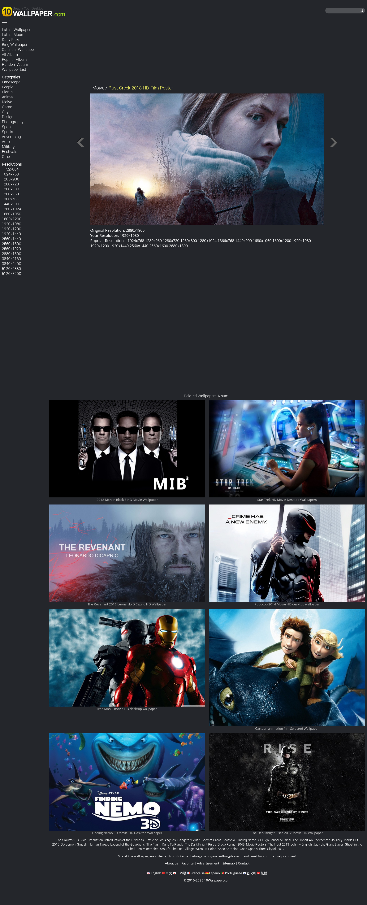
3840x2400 (11, 263)
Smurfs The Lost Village (177, 849)
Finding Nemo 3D (248, 840)
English (156, 873)
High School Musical (276, 840)
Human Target (99, 844)
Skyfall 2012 (275, 849)
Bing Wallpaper (14, 44)
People (7, 86)
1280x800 (10, 188)
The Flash (153, 844)
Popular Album (14, 59)
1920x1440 (11, 233)
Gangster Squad (188, 840)
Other (6, 156)
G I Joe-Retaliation (90, 840)
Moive (7, 101)
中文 (169, 873)
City (5, 111)
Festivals (9, 151)
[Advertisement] (207, 53)
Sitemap (228, 863)
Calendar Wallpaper (18, 49)
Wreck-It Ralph (205, 849)
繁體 (264, 873)
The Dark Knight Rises (200, 844)
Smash (82, 844)
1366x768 (10, 198)
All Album (10, 54)
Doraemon (68, 844)
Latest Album (13, 34)
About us (171, 863)
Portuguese (233, 873)
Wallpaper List (14, 69)
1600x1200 (11, 218)
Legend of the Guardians (127, 844)
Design (7, 116)
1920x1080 (11, 223)
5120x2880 (11, 268)
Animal (8, 96)
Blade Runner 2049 (231, 844)
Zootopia (228, 840)
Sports (7, 131)
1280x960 (10, 193)
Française (198, 873)
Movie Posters (256, 844)
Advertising (11, 136)
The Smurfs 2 (65, 840)
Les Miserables (147, 849)
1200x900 (10, 178)
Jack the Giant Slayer (328, 844)
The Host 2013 (278, 844)
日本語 (181, 873)
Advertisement (208, 863)
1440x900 (10, 203)
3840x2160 (11, 258)
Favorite (187, 863)
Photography (13, 121)
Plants (7, 91)
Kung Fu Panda (172, 844)
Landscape (11, 81)
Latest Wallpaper (16, 29)
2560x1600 (11, 243)
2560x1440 (11, 238)
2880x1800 (11, 253)
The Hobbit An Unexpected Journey (317, 840)
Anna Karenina (228, 849)
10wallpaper (35, 10)
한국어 (251, 873)
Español (215, 873)
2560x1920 (11, 248)
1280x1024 (11, 208)
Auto (6, 141)
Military (8, 146)
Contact (243, 863)
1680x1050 (11, 213)
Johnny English (301, 844)
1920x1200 (11, 228)
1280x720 (10, 183)
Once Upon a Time (253, 849)
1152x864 (10, 169)
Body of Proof (211, 840)
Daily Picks (11, 39)
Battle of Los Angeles (160, 840)
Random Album (15, 64)
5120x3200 (11, 273)
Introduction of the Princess (124, 840)
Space (7, 126)
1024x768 (10, 173)
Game (7, 106)
